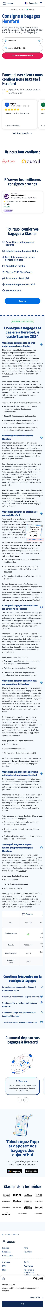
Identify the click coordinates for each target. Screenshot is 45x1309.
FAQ (4, 1266)
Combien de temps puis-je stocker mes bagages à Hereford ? (18, 1014)
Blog (4, 1270)
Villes (8, 1234)
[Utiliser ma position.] (40, 41)
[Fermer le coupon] (42, 526)
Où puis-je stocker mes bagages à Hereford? (21, 997)
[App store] (31, 1171)
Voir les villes (7, 1256)
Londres (5, 1248)
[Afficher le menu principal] (40, 3)
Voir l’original (15, 125)
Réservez (22, 301)
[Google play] (14, 1171)
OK (22, 1304)
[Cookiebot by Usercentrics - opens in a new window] (33, 1278)
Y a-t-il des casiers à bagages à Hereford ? (20, 1022)
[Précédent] (19, 1099)
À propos (6, 1262)
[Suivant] (25, 1099)
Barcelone (6, 1252)
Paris (26, 1248)
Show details (35, 1297)
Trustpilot (9, 374)
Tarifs (26, 1262)
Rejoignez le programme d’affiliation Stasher (32, 1272)
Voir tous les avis (21, 133)
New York (28, 1252)
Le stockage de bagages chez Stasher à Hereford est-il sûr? (19, 989)
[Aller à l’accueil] (8, 3)
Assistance (28, 1266)
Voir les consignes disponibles (23, 55)
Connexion (33, 3)
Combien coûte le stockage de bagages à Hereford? (19, 1005)
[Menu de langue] (26, 3)
